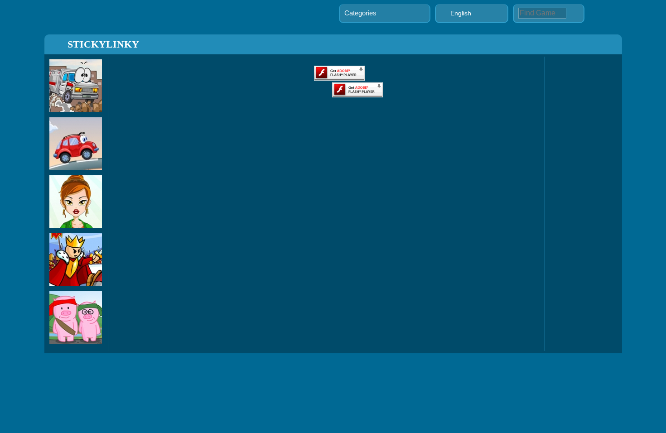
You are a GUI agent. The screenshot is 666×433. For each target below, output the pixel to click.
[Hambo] (75, 341)
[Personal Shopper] (75, 225)
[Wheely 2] (75, 167)
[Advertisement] (581, 201)
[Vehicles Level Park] (75, 109)
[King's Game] (75, 283)
